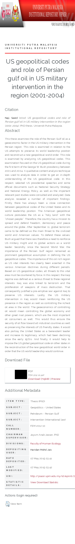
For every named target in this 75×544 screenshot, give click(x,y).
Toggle (8, 7)
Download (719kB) (38, 378)
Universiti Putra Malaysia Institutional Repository (31, 47)
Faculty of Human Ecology (45, 443)
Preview (56, 378)
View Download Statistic (44, 482)
